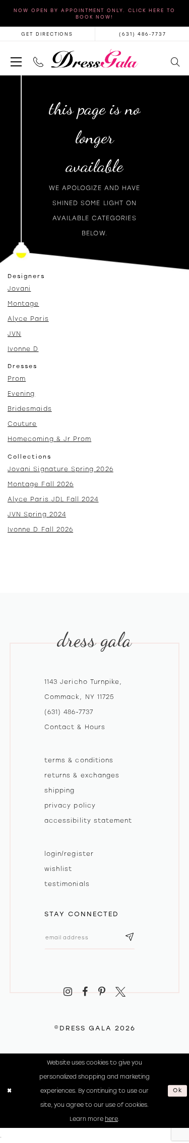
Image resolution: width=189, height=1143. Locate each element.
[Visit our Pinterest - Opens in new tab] (102, 992)
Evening (21, 393)
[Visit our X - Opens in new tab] (121, 992)
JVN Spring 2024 (37, 514)
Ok (178, 1090)
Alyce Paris (28, 318)
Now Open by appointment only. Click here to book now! (94, 14)
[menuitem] (16, 58)
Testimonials (67, 884)
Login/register (69, 853)
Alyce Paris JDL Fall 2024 (53, 499)
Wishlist (58, 868)
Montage (23, 303)
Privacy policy (70, 805)
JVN (14, 333)
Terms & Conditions (78, 760)
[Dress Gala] (94, 58)
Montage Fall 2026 (41, 484)
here (111, 1118)
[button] (16, 58)
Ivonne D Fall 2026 (40, 529)
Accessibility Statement (88, 820)
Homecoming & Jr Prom (49, 439)
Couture (22, 423)
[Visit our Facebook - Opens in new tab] (85, 992)
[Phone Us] (38, 58)
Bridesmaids (30, 408)
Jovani (19, 288)
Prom (17, 378)
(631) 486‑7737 (68, 712)
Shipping (59, 790)
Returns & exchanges (81, 775)
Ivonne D (23, 349)
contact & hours (74, 727)
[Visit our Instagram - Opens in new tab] (68, 992)
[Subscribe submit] (129, 937)
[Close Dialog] (9, 1090)
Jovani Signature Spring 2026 (60, 469)
